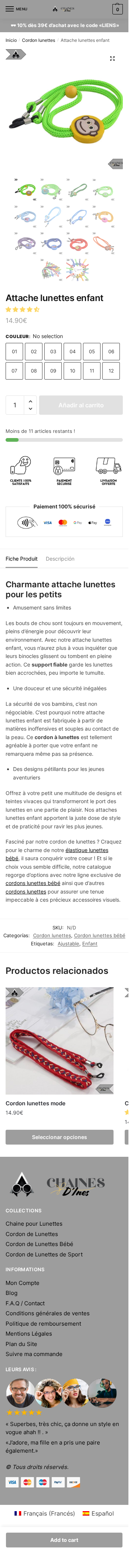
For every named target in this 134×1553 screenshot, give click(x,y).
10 (72, 371)
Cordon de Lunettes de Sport (44, 1254)
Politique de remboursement (43, 1323)
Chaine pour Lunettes (34, 1223)
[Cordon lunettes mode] (60, 1041)
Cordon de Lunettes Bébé (39, 1244)
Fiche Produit (22, 558)
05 (92, 351)
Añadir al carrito (81, 405)
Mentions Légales (29, 1333)
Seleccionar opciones (59, 1137)
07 (14, 371)
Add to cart (64, 1540)
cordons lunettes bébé (33, 883)
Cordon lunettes (38, 40)
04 (73, 351)
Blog (11, 1292)
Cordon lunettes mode (36, 1103)
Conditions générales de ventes (48, 1313)
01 (14, 351)
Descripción (60, 558)
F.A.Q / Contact (25, 1303)
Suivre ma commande (34, 1353)
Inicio (11, 40)
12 (111, 371)
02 (34, 351)
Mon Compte (22, 1282)
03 (53, 351)
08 (34, 371)
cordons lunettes (26, 891)
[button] (23, 309)
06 (111, 351)
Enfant (90, 943)
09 (53, 371)
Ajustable (68, 943)
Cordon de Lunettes (32, 1234)
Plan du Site (21, 1343)
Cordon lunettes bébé (99, 935)
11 (92, 371)
